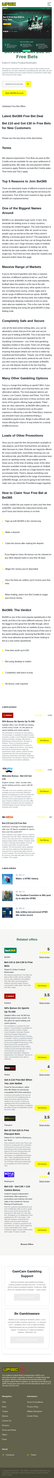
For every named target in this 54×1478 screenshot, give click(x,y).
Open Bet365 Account (14, 93)
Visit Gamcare (27, 1297)
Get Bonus (44, 740)
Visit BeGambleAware (27, 1340)
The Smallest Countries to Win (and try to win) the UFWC (33, 897)
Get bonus (42, 986)
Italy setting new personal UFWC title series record (32, 913)
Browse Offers (27, 1244)
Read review (44, 957)
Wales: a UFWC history (27, 879)
